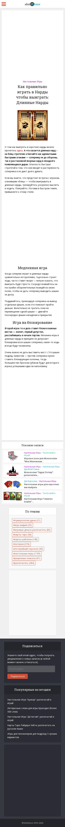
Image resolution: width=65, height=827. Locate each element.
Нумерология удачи (27, 520)
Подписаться (18, 676)
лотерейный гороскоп (29, 548)
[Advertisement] (32, 44)
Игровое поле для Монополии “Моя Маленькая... (40, 460)
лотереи (22, 544)
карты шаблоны (26, 539)
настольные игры (27, 553)
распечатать (24, 562)
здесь (20, 150)
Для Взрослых (30, 481)
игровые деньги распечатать (32, 529)
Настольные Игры (32, 81)
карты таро (23, 534)
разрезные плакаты (27, 558)
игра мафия (23, 525)
